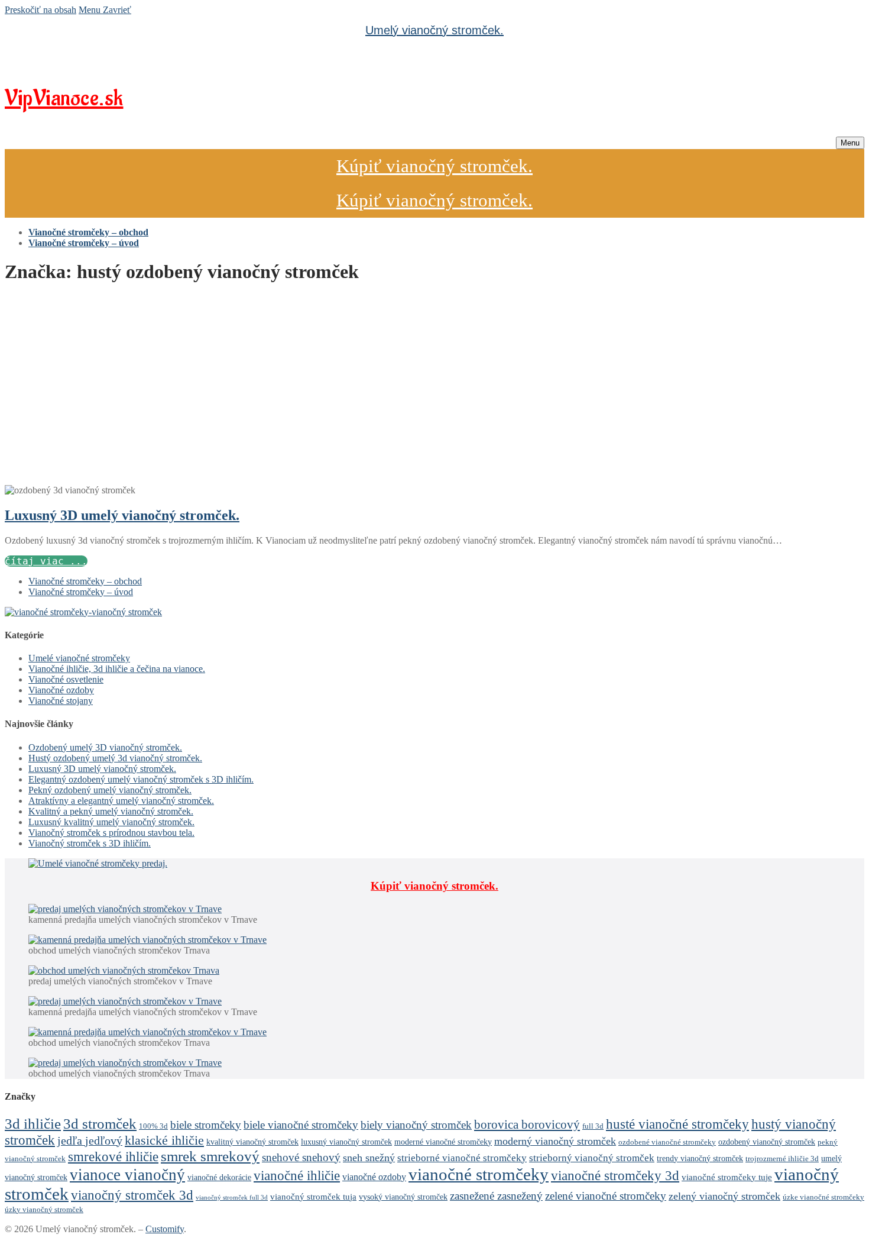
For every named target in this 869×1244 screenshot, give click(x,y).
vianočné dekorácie (219, 1177)
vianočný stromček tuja (313, 1196)
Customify (164, 1229)
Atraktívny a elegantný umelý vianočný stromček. (121, 801)
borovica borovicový (527, 1124)
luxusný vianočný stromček (346, 1141)
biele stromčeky (205, 1125)
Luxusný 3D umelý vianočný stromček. (122, 515)
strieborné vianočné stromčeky (462, 1158)
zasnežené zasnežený (496, 1196)
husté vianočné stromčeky (677, 1124)
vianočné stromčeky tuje (727, 1177)
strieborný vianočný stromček (591, 1158)
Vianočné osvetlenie (65, 679)
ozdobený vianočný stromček (766, 1141)
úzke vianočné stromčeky (823, 1197)
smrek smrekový (210, 1156)
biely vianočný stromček (416, 1125)
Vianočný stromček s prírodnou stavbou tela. (111, 833)
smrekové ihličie (113, 1156)
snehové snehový (301, 1157)
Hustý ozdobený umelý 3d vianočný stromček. (115, 758)
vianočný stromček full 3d (232, 1197)
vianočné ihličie (297, 1175)
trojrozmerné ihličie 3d (782, 1159)
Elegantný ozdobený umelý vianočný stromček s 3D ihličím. (141, 779)
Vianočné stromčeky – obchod (85, 581)
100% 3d (153, 1126)
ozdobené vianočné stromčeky (667, 1142)
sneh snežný (369, 1158)
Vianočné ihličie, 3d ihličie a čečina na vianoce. (116, 669)
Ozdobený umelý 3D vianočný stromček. (105, 747)
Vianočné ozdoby (61, 690)
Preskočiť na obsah (40, 10)
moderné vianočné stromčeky (443, 1141)
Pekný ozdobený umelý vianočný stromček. (110, 790)
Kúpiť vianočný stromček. (434, 166)
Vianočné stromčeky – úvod (80, 592)
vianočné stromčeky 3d (615, 1175)
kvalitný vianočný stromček (252, 1141)
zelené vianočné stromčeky (605, 1196)
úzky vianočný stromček (44, 1210)
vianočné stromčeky (478, 1174)
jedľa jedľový (89, 1140)
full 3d (593, 1126)
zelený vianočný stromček (724, 1196)
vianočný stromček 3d (132, 1195)
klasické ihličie (164, 1140)
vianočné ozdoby (374, 1176)
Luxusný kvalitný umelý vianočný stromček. (111, 822)
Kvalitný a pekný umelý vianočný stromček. (110, 811)
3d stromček (100, 1123)
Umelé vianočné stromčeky (79, 658)
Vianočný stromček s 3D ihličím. (89, 843)
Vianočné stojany (60, 701)
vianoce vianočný (127, 1175)
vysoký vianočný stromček (403, 1196)
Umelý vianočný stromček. (434, 30)
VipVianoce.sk (64, 98)
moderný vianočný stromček (555, 1141)
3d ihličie (33, 1124)
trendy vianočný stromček (700, 1158)
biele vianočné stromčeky (301, 1125)
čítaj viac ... (46, 561)
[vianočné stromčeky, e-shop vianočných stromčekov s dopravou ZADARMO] (83, 612)
